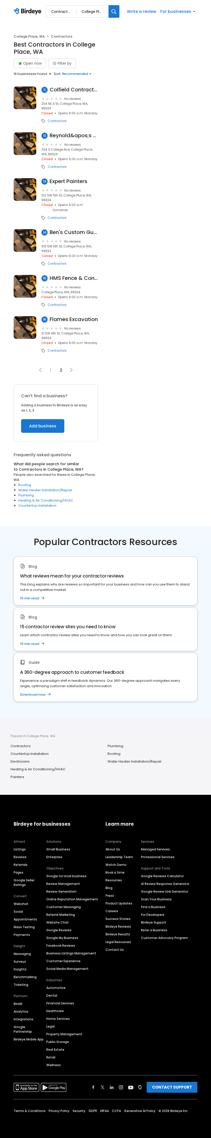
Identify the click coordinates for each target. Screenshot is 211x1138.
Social (18, 911)
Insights (20, 969)
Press (110, 895)
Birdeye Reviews (118, 926)
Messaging (22, 954)
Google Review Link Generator (164, 891)
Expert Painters (68, 181)
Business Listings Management (71, 953)
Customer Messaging (63, 907)
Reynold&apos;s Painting (74, 135)
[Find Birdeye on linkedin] (112, 1087)
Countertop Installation (37, 505)
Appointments (25, 919)
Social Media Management (67, 969)
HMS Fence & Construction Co (74, 278)
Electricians (20, 761)
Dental (51, 995)
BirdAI (18, 1004)
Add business (42, 426)
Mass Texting (24, 927)
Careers (112, 911)
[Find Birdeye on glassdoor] (140, 1087)
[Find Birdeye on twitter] (102, 1087)
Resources (114, 880)
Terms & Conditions (30, 1111)
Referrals (21, 865)
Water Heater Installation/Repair (45, 490)
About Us (113, 849)
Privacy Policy (59, 1111)
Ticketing (21, 984)
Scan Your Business (156, 899)
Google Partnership (23, 1029)
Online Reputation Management (72, 899)
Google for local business (66, 876)
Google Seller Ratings (24, 882)
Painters (17, 776)
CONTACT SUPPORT (172, 1087)
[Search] (114, 11)
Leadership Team (119, 857)
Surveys (20, 961)
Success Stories (118, 919)
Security (79, 1111)
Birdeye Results (118, 934)
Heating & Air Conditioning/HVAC (45, 500)
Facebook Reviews (60, 945)
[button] (40, 370)
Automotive (56, 988)
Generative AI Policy (139, 1111)
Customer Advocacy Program (164, 938)
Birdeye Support (153, 922)
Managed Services (155, 849)
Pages (18, 872)
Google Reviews (59, 930)
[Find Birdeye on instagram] (121, 1087)
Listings (20, 849)
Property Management (64, 1034)
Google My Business (62, 938)
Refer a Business (154, 930)
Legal (50, 1026)
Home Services (58, 1018)
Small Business (58, 849)
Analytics (21, 1011)
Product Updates (119, 903)
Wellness (53, 1065)
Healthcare (55, 1011)
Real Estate (55, 1049)
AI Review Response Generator (165, 884)
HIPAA (104, 1111)
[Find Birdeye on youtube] (130, 1087)
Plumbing (26, 495)
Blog (109, 888)
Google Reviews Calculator (162, 876)
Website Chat (57, 922)
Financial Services (60, 1003)
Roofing (24, 484)
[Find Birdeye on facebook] (93, 1087)
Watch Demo (116, 865)
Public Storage (57, 1042)
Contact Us (115, 949)
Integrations (23, 1019)
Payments (22, 935)
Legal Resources (118, 942)
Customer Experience (63, 961)
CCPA (116, 1111)
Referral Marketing (60, 914)
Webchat (21, 904)
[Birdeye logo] (28, 11)
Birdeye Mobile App (28, 1039)
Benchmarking (25, 977)
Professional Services (157, 857)
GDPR (93, 1111)
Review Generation (61, 891)
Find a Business (153, 907)
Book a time (115, 872)
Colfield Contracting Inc (74, 90)
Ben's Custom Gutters (74, 232)
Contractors (57, 121)
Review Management (63, 884)
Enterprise (54, 857)
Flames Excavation (74, 319)
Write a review (141, 11)
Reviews (20, 857)
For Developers (152, 914)
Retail (50, 1057)
